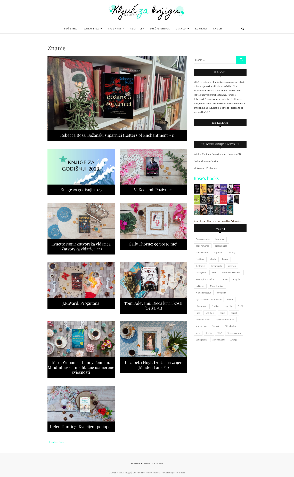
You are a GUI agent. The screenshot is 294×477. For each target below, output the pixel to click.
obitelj (230, 299)
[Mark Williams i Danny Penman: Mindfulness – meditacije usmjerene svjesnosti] (81, 339)
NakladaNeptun (203, 292)
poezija (228, 306)
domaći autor (202, 252)
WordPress (179, 472)
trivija (209, 333)
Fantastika (91, 28)
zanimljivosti (219, 339)
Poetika (215, 306)
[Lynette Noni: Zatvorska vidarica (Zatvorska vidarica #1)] (81, 221)
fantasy (231, 252)
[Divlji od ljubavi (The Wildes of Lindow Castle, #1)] (217, 196)
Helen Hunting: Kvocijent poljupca (81, 426)
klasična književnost (231, 272)
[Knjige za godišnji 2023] (81, 166)
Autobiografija (203, 239)
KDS (214, 272)
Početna (70, 28)
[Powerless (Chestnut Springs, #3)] (217, 186)
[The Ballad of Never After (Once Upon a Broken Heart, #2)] (197, 186)
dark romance (202, 245)
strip (198, 333)
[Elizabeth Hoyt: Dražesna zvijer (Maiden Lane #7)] (153, 339)
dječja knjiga (221, 245)
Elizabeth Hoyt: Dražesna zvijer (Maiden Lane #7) (153, 365)
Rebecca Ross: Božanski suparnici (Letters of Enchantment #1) (117, 135)
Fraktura (200, 259)
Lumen (224, 279)
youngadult (201, 339)
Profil (240, 306)
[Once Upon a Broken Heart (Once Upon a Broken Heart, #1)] (210, 186)
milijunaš (200, 286)
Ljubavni (114, 28)
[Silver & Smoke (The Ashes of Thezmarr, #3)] (217, 206)
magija (236, 279)
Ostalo (181, 28)
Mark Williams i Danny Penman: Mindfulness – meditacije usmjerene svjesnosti (81, 367)
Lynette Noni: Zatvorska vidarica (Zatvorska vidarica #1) (81, 246)
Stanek (215, 326)
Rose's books (206, 178)
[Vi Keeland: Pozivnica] (153, 166)
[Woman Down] (236, 186)
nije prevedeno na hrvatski (209, 299)
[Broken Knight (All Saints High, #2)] (230, 186)
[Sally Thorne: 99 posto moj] (153, 221)
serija (222, 313)
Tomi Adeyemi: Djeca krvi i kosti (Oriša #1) (153, 305)
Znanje (233, 339)
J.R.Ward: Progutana (81, 303)
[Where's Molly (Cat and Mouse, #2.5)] (203, 196)
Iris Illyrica (201, 272)
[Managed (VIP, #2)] (230, 196)
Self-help (137, 28)
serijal (234, 313)
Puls (198, 313)
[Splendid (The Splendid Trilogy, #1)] (223, 186)
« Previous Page (55, 442)
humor (225, 259)
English (219, 28)
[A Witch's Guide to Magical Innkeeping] (197, 206)
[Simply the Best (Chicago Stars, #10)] (197, 196)
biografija (219, 239)
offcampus (201, 306)
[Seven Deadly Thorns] (230, 206)
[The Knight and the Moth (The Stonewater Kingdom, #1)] (210, 206)
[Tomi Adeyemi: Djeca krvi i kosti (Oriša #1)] (153, 280)
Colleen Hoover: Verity (206, 161)
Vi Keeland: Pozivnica (153, 189)
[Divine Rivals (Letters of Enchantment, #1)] (210, 196)
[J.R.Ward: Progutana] (81, 280)
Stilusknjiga (230, 326)
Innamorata (216, 266)
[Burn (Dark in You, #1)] (203, 206)
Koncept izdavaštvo (205, 279)
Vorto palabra (234, 333)
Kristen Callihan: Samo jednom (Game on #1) (217, 154)
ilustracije (200, 266)
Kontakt (201, 28)
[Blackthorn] (236, 196)
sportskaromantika (225, 319)
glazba (213, 259)
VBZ (219, 333)
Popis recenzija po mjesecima (147, 463)
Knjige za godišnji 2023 (81, 189)
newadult (221, 292)
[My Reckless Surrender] (203, 186)
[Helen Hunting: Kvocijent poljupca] (81, 403)
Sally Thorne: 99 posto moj (153, 244)
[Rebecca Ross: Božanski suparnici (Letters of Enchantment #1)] (117, 93)
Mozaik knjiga (217, 286)
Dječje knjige (160, 28)
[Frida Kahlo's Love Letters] (223, 196)
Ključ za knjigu (60, 26)
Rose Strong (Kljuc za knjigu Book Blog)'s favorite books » (217, 223)
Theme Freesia (153, 472)
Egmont (218, 252)
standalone (201, 326)
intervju (232, 266)
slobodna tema (203, 319)
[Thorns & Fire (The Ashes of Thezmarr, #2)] (223, 206)
